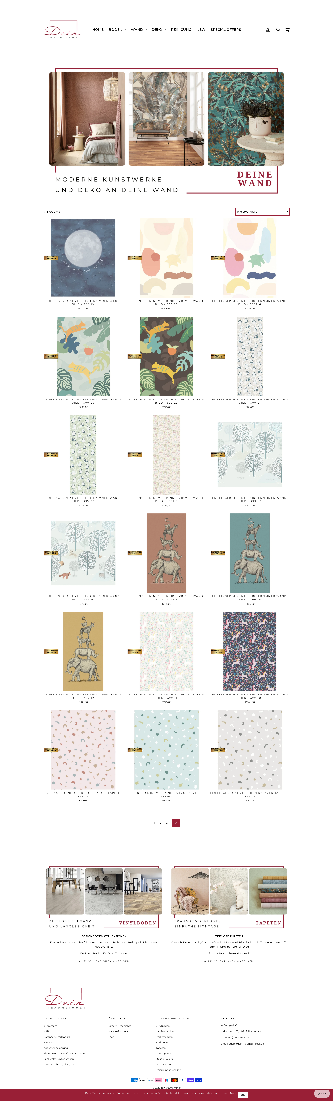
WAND (137, 30)
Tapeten (161, 1048)
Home (98, 30)
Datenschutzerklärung (57, 1037)
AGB (46, 1031)
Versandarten (51, 1042)
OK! (243, 1094)
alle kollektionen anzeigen (104, 961)
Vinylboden (163, 1026)
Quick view (83, 293)
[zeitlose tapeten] (229, 897)
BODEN (116, 30)
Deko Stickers (164, 1059)
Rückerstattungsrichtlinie (58, 1059)
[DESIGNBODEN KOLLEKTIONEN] (104, 897)
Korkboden (162, 1042)
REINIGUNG (181, 30)
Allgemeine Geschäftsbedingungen (64, 1053)
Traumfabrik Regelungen (58, 1064)
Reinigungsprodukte (168, 1070)
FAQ (111, 1037)
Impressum (50, 1026)
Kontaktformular (118, 1031)
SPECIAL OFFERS (226, 30)
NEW (201, 30)
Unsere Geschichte (119, 1026)
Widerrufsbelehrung (55, 1048)
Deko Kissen (163, 1064)
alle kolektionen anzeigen (229, 961)
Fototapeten (163, 1053)
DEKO (157, 30)
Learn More (229, 1093)
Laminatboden (165, 1031)
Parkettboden (164, 1037)
